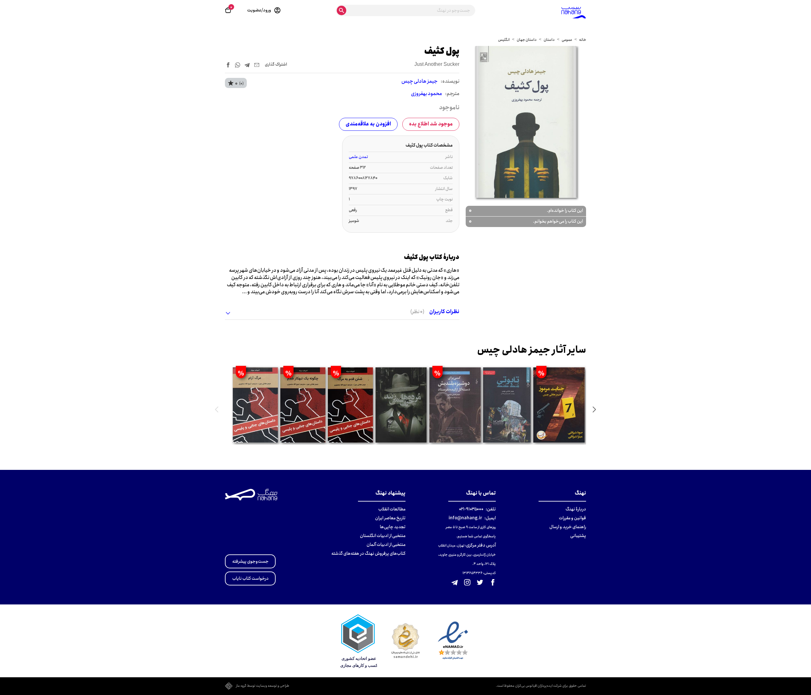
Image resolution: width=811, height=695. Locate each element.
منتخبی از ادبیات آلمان (386, 544)
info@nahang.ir (465, 518)
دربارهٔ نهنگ (575, 509)
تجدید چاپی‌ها (393, 526)
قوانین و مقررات (572, 518)
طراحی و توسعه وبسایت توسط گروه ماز (262, 686)
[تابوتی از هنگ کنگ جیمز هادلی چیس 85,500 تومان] (507, 405)
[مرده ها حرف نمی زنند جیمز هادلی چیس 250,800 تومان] (400, 405)
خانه (582, 40)
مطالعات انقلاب (392, 509)
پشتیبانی (578, 535)
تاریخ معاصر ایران (390, 518)
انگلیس (504, 40)
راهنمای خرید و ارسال (567, 526)
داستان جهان (527, 40)
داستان (549, 40)
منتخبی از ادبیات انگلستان (383, 535)
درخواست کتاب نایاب (250, 578)
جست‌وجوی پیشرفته (250, 561)
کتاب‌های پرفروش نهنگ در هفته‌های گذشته (368, 553)
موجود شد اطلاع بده (431, 124)
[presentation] (594, 409)
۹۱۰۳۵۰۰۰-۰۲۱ (471, 509)
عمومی (567, 40)
